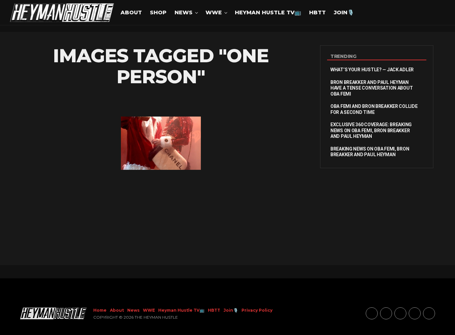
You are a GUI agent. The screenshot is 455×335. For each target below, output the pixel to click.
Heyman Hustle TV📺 (268, 12)
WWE (214, 12)
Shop (158, 12)
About (131, 12)
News (184, 12)
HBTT (317, 12)
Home (100, 310)
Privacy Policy (256, 310)
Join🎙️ (344, 12)
